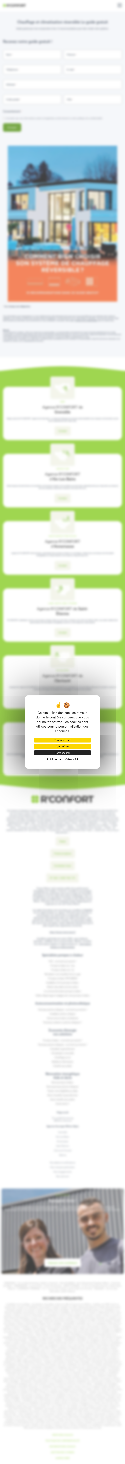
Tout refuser (62, 746)
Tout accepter (62, 740)
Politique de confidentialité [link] (62, 759)
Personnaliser (62, 752)
